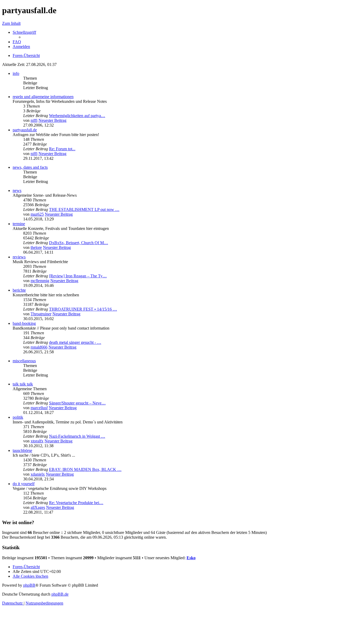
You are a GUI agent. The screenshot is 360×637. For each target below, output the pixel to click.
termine (19, 223)
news (17, 190)
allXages (38, 507)
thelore (36, 247)
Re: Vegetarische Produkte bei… (76, 502)
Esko (191, 558)
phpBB (29, 585)
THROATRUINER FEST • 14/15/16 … (83, 309)
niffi (34, 120)
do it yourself (24, 483)
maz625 (37, 214)
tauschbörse (22, 450)
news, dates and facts (30, 167)
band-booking (24, 323)
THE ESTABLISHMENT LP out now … (84, 209)
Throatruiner (41, 314)
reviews (19, 257)
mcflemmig (40, 280)
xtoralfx (37, 441)
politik (18, 417)
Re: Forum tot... (62, 149)
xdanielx (38, 474)
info (16, 73)
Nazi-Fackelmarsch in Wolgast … (77, 436)
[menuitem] (17, 42)
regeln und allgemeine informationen (43, 96)
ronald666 (39, 347)
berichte (19, 290)
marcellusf (39, 408)
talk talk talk (23, 384)
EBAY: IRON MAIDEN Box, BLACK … (85, 469)
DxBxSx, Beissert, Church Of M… (78, 242)
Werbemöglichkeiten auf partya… (77, 115)
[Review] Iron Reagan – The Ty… (78, 276)
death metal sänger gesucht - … (75, 342)
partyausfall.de (25, 130)
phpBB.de (60, 594)
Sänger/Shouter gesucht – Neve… (77, 403)
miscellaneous (24, 361)
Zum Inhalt (11, 23)
